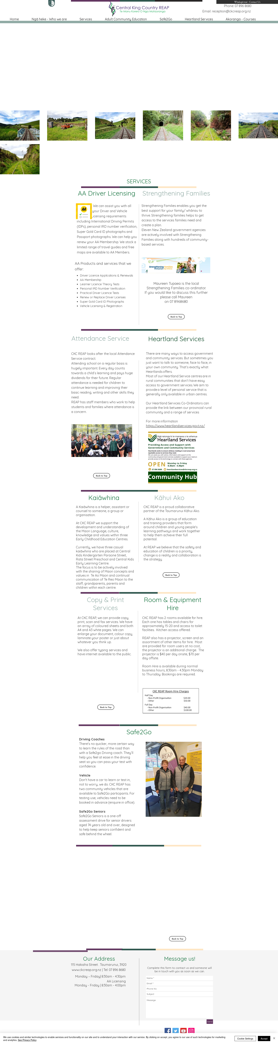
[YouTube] (183, 1031)
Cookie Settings (245, 1038)
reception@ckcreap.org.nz (231, 11)
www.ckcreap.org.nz (86, 970)
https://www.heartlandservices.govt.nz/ (175, 426)
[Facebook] (168, 1031)
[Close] (274, 1038)
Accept (264, 1038)
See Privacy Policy (27, 1040)
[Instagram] (191, 1031)
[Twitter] (175, 1031)
